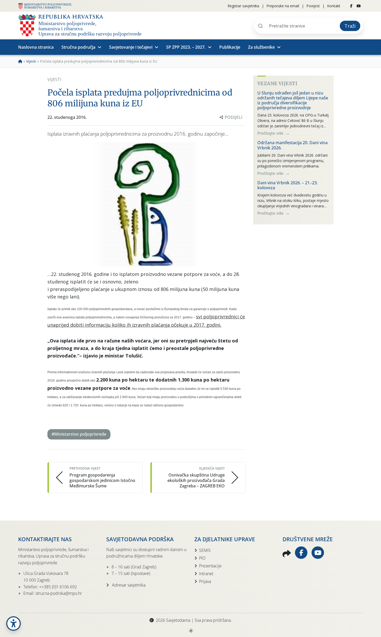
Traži (350, 26)
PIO (202, 558)
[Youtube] (359, 6)
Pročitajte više (271, 133)
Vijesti (31, 61)
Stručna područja (78, 47)
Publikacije (229, 47)
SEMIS (205, 550)
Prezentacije (210, 566)
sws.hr (190, 630)
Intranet (206, 573)
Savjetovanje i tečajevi (130, 47)
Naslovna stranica (36, 47)
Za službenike (261, 47)
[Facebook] (351, 6)
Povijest (313, 5)
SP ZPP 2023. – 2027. (186, 47)
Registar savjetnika (243, 5)
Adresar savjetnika (128, 585)
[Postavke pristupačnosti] (13, 623)
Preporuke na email (282, 5)
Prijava (205, 581)
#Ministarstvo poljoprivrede (79, 434)
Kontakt (333, 5)
